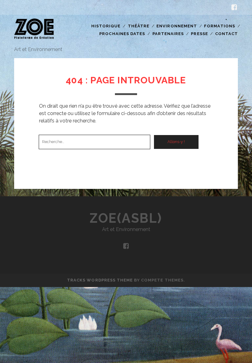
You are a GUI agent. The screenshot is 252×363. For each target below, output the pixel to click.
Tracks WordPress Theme (100, 280)
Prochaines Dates (122, 33)
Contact (226, 33)
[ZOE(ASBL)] (34, 39)
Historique (105, 26)
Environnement (176, 26)
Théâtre (138, 26)
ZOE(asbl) (126, 218)
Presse (199, 33)
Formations (219, 26)
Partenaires (168, 33)
